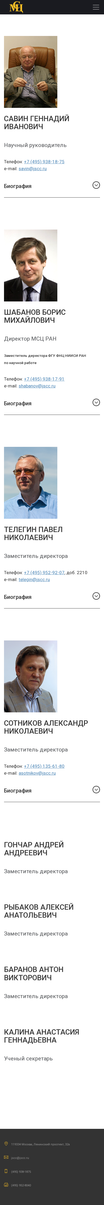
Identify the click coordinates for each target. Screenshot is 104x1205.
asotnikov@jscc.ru (37, 773)
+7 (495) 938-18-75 (44, 161)
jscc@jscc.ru (20, 1158)
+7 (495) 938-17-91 (44, 379)
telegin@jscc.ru (34, 579)
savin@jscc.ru (33, 168)
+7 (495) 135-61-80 (44, 766)
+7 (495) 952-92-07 (44, 572)
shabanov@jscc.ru (37, 386)
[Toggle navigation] (96, 7)
